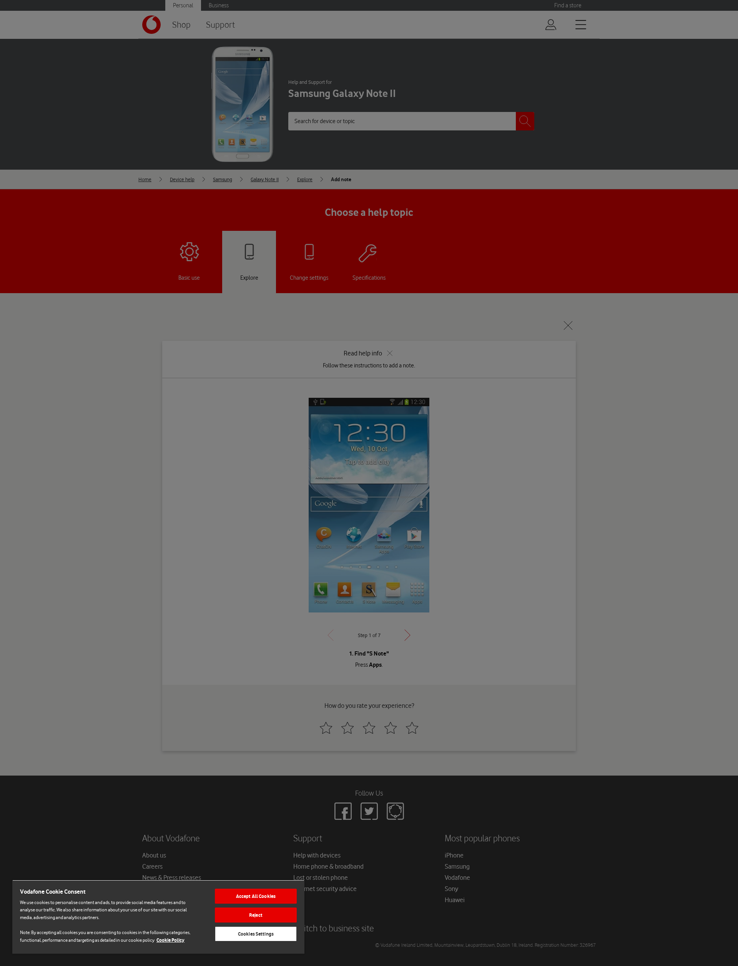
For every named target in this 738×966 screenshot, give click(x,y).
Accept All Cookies (256, 896)
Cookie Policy (170, 940)
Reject (256, 915)
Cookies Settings (256, 934)
